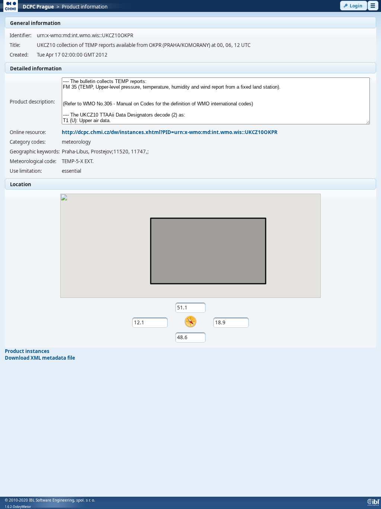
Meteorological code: (33, 161)
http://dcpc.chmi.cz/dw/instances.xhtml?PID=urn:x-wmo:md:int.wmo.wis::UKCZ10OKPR (170, 132)
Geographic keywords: (35, 151)
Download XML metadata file (40, 357)
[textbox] (190, 307)
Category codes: (28, 142)
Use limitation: (26, 171)
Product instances (27, 351)
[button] (353, 5)
